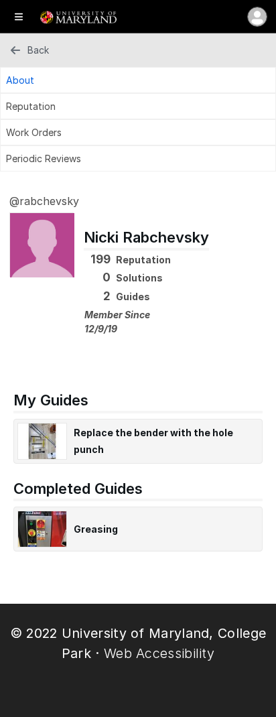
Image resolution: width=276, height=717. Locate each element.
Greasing (96, 529)
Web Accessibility (159, 653)
